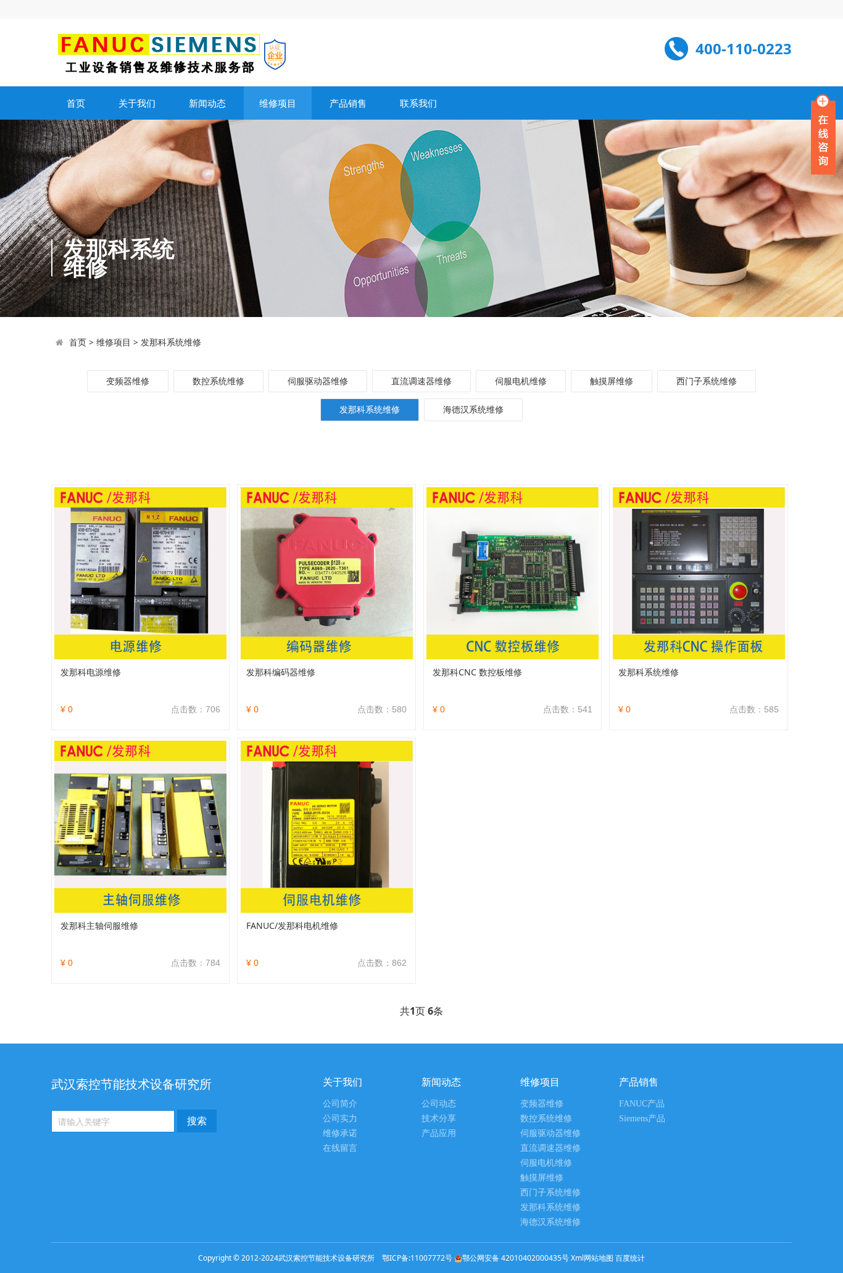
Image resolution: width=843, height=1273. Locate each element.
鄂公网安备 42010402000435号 (515, 1258)
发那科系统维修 (171, 342)
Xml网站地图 (593, 1258)
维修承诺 (340, 1133)
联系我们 (418, 103)
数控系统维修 (218, 381)
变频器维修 (127, 381)
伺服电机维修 (521, 381)
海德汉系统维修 (473, 409)
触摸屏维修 (611, 381)
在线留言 (340, 1148)
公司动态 (439, 1103)
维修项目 (277, 103)
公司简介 (340, 1103)
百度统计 (630, 1258)
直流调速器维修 (421, 381)
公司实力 (340, 1118)
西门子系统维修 (706, 381)
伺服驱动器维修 (318, 381)
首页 (76, 103)
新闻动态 (207, 103)
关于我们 (137, 103)
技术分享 (439, 1118)
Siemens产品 (642, 1118)
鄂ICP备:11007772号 (417, 1258)
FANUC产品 (642, 1103)
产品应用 (439, 1133)
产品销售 (348, 103)
